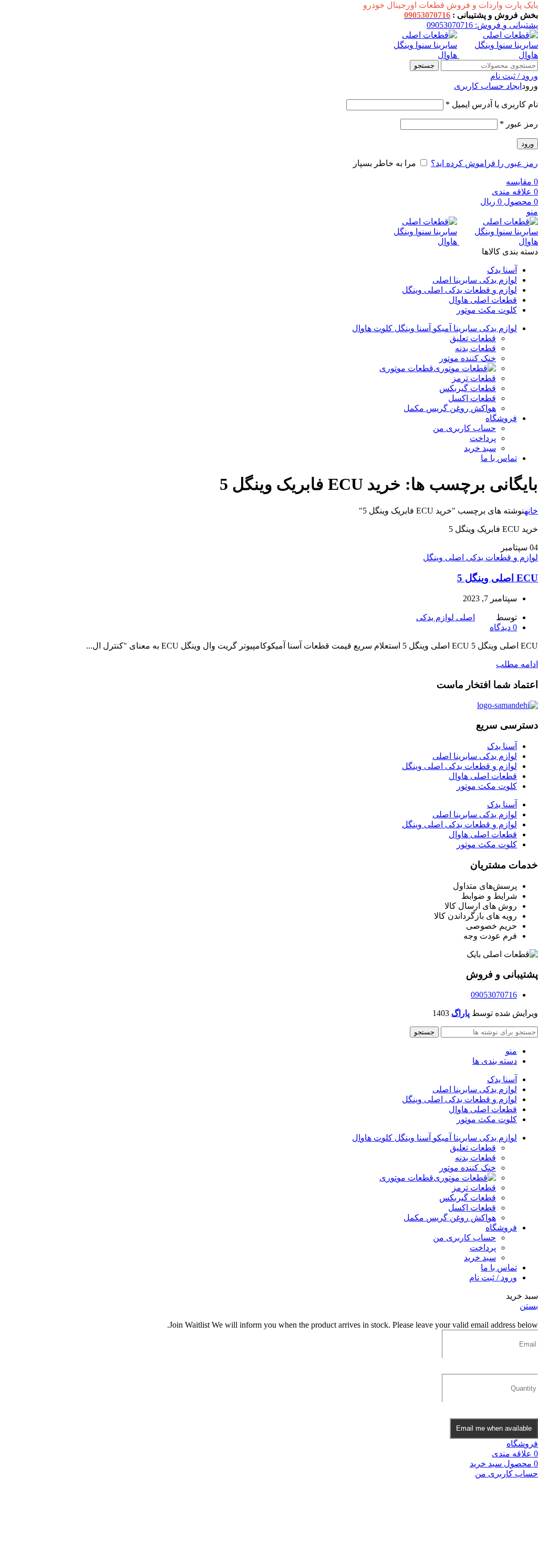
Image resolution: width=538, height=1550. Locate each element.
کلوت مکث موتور (487, 786)
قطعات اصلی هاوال (483, 776)
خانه (531, 510)
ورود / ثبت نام (493, 1277)
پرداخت (483, 438)
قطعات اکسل (472, 398)
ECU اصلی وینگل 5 (497, 577)
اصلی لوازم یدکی (445, 617)
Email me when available (494, 1428)
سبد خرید (480, 448)
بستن (529, 1305)
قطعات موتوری (406, 368)
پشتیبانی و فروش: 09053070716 (482, 24)
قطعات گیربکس (467, 388)
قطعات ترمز (474, 378)
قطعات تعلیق (473, 338)
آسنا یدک (502, 746)
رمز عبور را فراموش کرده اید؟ (484, 163)
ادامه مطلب (517, 664)
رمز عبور (519, 123)
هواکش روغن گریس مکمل (450, 408)
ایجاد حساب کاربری (488, 85)
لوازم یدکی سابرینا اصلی (474, 756)
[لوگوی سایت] (497, 54)
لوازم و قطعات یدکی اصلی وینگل (480, 557)
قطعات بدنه (475, 348)
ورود (527, 144)
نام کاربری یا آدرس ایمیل (492, 104)
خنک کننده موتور (467, 358)
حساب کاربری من (464, 428)
